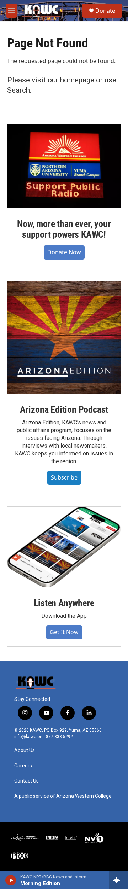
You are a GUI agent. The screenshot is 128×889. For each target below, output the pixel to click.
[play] (10, 880)
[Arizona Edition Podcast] (64, 337)
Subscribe (64, 477)
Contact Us (26, 781)
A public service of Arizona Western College (63, 796)
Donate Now (64, 252)
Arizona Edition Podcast (64, 409)
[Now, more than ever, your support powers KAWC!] (64, 166)
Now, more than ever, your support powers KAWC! (64, 229)
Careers (23, 765)
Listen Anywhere (64, 603)
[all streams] (118, 880)
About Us (24, 750)
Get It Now (64, 632)
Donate (105, 10)
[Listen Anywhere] (64, 547)
